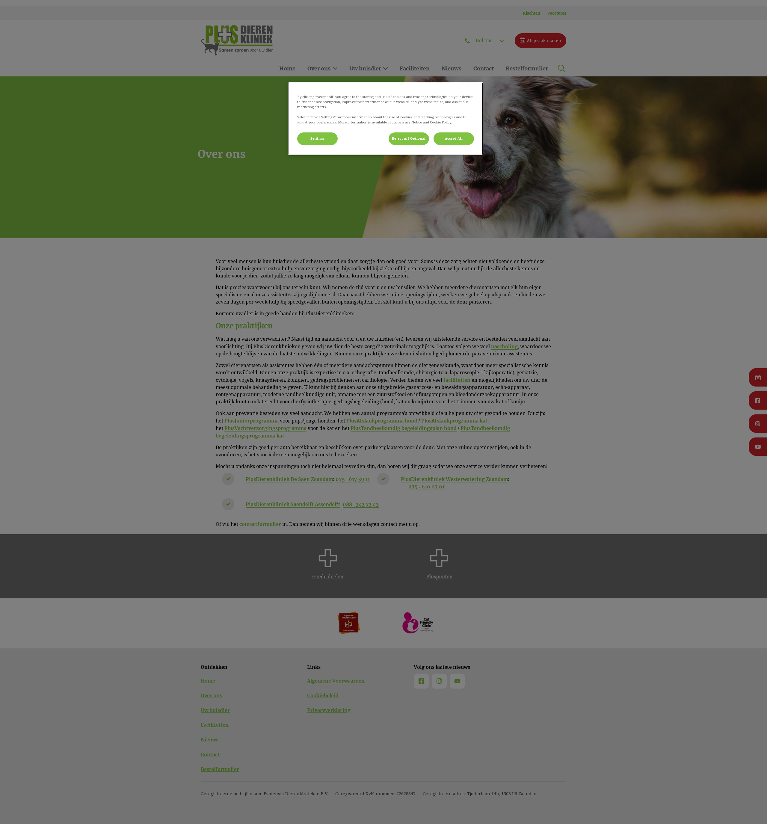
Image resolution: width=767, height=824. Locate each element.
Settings (317, 139)
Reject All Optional (409, 139)
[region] (385, 118)
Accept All (454, 139)
